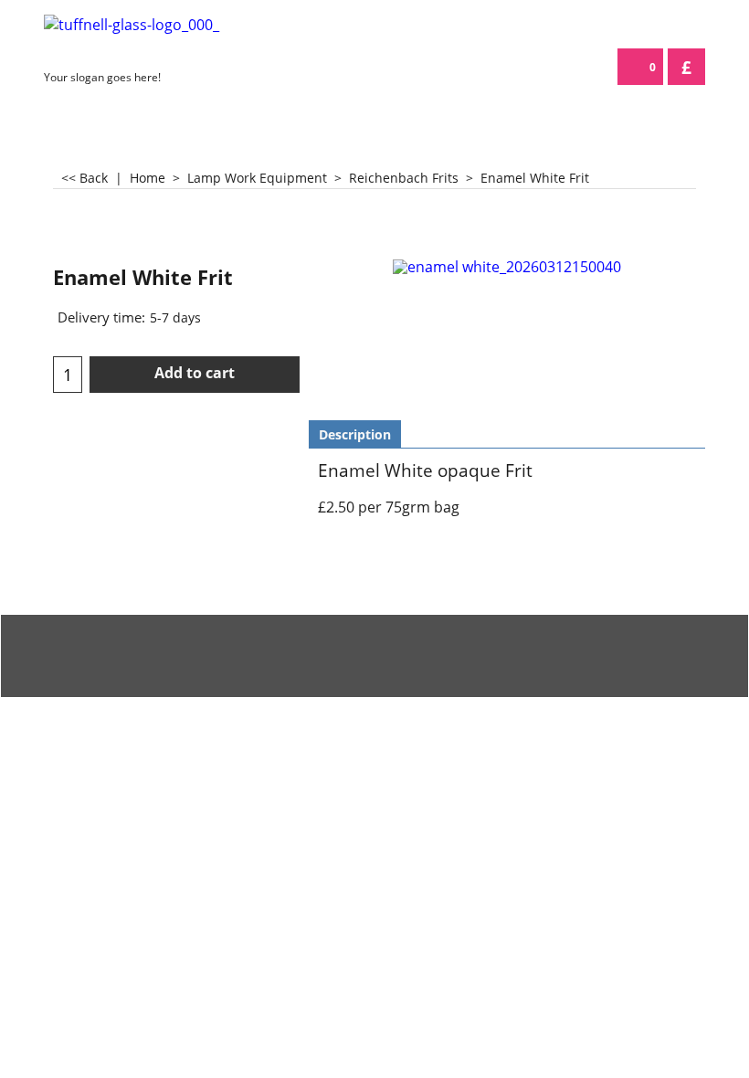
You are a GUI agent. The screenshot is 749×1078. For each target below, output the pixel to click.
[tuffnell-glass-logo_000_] (159, 38)
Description (355, 434)
